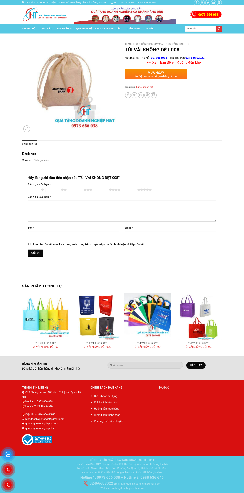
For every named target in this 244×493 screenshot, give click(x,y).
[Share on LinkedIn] (154, 95)
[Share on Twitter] (134, 95)
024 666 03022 (195, 57)
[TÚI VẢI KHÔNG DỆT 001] (45, 316)
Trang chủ (28, 28)
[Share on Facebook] (128, 95)
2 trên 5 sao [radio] (53, 189)
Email (129, 227)
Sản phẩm (63, 28)
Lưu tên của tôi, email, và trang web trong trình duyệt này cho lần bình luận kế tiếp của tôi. (88, 244)
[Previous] (22, 324)
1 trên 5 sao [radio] (33, 189)
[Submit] (219, 29)
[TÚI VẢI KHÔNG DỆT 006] (96, 316)
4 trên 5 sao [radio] (101, 189)
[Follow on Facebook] (196, 2)
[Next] (222, 324)
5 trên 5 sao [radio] (129, 189)
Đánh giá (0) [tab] (29, 144)
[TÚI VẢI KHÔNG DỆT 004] (147, 316)
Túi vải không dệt (178, 43)
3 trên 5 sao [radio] (76, 189)
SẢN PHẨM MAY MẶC (152, 43)
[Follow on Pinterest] (219, 2)
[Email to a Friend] (141, 95)
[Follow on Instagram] (202, 2)
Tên (31, 227)
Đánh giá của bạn (39, 184)
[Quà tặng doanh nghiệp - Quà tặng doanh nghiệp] (45, 15)
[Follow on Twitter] (207, 2)
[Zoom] (26, 128)
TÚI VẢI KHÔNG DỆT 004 (147, 346)
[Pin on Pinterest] (147, 95)
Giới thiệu (46, 28)
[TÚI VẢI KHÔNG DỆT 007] (198, 316)
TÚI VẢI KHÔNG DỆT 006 (96, 346)
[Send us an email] (213, 2)
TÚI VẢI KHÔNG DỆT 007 (198, 346)
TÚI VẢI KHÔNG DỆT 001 (45, 346)
